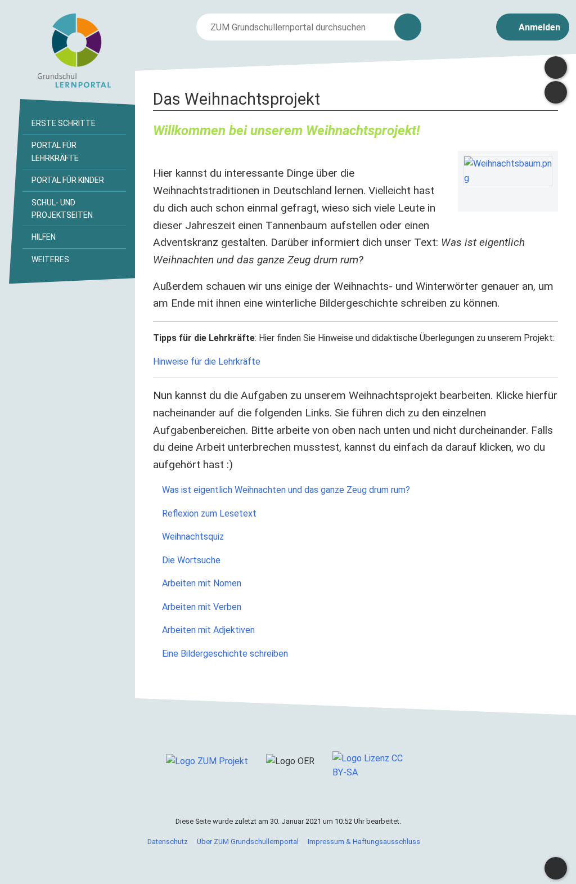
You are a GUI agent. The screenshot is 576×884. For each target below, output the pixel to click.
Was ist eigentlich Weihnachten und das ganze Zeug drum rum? (285, 489)
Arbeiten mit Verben (200, 607)
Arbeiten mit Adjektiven (207, 630)
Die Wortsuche (190, 560)
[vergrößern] (546, 196)
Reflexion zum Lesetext (208, 513)
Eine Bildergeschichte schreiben (224, 653)
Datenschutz (167, 841)
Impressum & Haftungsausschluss (364, 841)
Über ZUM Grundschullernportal (248, 841)
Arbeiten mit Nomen (200, 583)
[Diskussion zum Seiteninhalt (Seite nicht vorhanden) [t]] (555, 67)
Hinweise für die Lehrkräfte (206, 361)
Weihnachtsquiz (192, 536)
